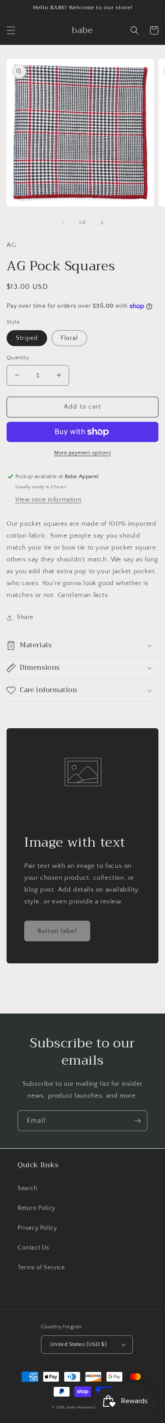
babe (71, 1407)
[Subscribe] (137, 1120)
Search (28, 1188)
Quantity (18, 357)
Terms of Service (41, 1267)
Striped (27, 338)
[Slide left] (63, 222)
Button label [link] (57, 931)
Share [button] (25, 617)
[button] (11, 30)
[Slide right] (102, 222)
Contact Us (33, 1247)
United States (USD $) (78, 1344)
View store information (48, 499)
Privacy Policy (37, 1227)
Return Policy (36, 1208)
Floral (69, 338)
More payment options (82, 453)
